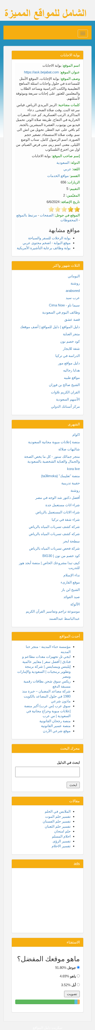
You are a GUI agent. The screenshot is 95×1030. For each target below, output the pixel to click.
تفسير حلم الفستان (57, 821)
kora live (73, 469)
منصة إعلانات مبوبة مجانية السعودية (54, 442)
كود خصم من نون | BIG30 (61, 556)
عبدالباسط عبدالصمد (64, 618)
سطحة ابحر (71, 541)
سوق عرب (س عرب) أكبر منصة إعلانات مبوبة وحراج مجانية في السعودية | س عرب (47, 711)
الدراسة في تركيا (67, 356)
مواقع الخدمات (58, 176)
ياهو (73, 976)
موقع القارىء (70, 582)
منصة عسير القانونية (56, 726)
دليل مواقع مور (69, 363)
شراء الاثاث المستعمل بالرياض (58, 512)
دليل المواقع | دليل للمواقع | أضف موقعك (50, 327)
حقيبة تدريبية (70, 483)
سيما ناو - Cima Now (64, 305)
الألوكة (75, 604)
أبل (73, 985)
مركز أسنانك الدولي (65, 406)
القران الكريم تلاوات (65, 392)
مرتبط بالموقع (26, 215)
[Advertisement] (47, 900)
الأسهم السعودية (68, 399)
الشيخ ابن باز (70, 590)
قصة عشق (72, 319)
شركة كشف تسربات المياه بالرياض (54, 527)
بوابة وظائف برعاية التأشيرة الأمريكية (44, 248)
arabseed (73, 291)
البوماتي (74, 276)
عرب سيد (73, 298)
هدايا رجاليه (71, 370)
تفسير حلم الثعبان (58, 826)
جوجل (71, 968)
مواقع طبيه (72, 378)
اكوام (76, 435)
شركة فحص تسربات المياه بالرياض (54, 548)
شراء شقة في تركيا (66, 519)
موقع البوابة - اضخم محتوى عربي (47, 243)
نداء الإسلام (71, 575)
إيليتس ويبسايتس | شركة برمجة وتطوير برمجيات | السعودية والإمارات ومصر (44, 671)
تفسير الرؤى (62, 841)
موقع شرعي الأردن (57, 731)
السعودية (62, 163)
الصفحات (46, 215)
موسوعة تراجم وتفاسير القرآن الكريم (53, 611)
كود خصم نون (70, 341)
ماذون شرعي (61, 701)
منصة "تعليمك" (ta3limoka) (60, 476)
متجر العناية (71, 334)
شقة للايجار (71, 348)
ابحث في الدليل (68, 762)
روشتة (75, 283)
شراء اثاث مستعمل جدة (62, 505)
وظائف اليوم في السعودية (61, 312)
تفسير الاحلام (61, 846)
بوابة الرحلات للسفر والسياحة (49, 238)
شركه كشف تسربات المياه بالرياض (54, 534)
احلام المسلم (61, 836)
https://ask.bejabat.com (41, 72)
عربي (67, 169)
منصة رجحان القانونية (55, 721)
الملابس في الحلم (58, 811)
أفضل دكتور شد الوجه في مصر (57, 498)
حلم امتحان (62, 831)
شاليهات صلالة (69, 449)
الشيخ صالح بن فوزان (64, 385)
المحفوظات (69, 220)
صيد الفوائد (71, 597)
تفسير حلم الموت (58, 816)
